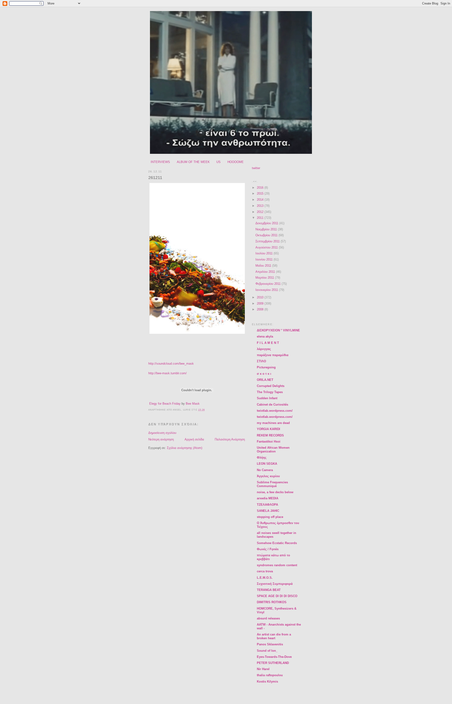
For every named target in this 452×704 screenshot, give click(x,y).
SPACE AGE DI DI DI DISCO (277, 596)
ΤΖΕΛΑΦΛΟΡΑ (267, 504)
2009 (260, 303)
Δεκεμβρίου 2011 (267, 223)
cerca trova (265, 571)
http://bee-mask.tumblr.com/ (167, 373)
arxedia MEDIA (267, 498)
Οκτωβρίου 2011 (266, 235)
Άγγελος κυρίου (268, 476)
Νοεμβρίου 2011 (266, 229)
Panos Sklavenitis (270, 644)
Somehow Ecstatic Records (277, 543)
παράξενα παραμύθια (272, 355)
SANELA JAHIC (268, 511)
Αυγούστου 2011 (267, 247)
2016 (260, 187)
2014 (260, 199)
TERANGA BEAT (269, 590)
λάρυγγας (264, 349)
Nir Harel (263, 669)
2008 (260, 309)
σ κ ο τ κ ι (264, 373)
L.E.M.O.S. (265, 577)
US (218, 162)
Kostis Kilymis (267, 681)
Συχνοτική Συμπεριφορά (275, 584)
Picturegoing (266, 367)
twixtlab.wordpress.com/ (275, 410)
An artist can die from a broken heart (274, 636)
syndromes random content (277, 565)
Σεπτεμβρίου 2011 (268, 241)
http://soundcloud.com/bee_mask (171, 363)
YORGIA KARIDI (268, 429)
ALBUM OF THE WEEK (193, 162)
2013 (260, 206)
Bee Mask (193, 403)
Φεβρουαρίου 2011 (268, 283)
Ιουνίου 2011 (264, 259)
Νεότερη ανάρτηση (161, 439)
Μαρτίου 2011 (265, 277)
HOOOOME (235, 162)
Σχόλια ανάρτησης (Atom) (184, 448)
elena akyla (265, 336)
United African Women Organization (273, 449)
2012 (260, 212)
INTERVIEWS (160, 162)
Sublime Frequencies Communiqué (272, 484)
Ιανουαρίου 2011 (267, 290)
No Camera (265, 470)
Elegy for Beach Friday (165, 403)
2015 (260, 193)
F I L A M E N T (268, 343)
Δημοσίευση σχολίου (162, 433)
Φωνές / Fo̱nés (267, 549)
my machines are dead (273, 423)
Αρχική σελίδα (194, 439)
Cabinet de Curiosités (272, 404)
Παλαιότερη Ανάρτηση (230, 439)
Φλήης (261, 457)
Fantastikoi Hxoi (268, 441)
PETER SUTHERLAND (273, 663)
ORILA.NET (265, 380)
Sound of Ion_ (267, 650)
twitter (256, 168)
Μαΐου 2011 (263, 265)
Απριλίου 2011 (265, 271)
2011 (260, 218)
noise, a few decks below (275, 492)
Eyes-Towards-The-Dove (274, 657)
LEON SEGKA (267, 463)
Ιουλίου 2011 (264, 253)
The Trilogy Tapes (270, 392)
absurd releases (268, 618)
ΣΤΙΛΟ (261, 361)
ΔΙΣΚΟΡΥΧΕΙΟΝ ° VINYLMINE (278, 330)
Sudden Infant (267, 398)
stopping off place (270, 517)
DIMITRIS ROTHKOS (272, 602)
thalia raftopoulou (270, 675)
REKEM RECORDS (270, 435)
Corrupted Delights (270, 386)
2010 (260, 297)
